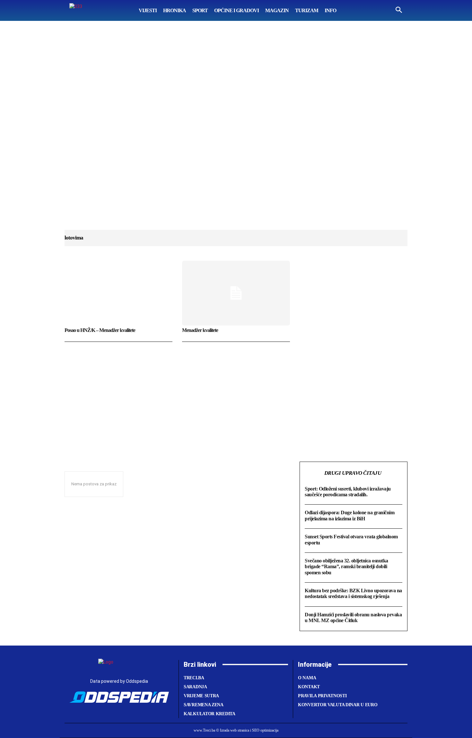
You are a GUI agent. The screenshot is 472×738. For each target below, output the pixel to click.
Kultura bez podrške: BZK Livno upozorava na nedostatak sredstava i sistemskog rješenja (353, 593)
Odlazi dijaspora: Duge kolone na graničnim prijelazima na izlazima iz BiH (349, 515)
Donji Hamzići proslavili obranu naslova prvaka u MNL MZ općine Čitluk (353, 617)
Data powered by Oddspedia (119, 681)
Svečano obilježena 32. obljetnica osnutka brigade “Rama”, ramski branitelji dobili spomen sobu (346, 566)
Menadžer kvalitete (200, 330)
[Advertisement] (236, 131)
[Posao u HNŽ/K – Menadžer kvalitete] (118, 293)
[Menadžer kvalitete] (236, 293)
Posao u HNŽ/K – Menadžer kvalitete (100, 330)
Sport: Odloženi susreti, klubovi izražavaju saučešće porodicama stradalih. (348, 491)
